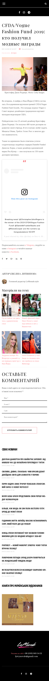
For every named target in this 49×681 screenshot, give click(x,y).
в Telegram (29, 245)
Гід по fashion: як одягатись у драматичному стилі (11, 321)
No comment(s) (28, 49)
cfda (21, 236)
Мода (14, 53)
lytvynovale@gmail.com (26, 656)
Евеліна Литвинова (23, 273)
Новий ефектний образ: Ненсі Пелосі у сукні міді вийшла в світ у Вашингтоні (31, 322)
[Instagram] (24, 12)
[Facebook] (19, 12)
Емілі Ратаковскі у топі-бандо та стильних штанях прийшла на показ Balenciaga (31, 359)
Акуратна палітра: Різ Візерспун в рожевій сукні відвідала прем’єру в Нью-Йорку (11, 359)
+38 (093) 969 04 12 (33, 653)
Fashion (6, 53)
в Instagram (12, 248)
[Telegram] (29, 12)
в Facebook (14, 252)
